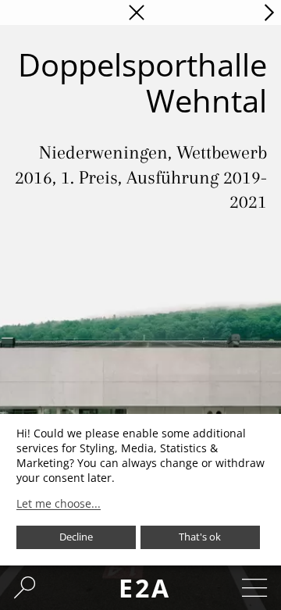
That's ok (200, 537)
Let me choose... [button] (58, 504)
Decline (76, 537)
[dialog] (140, 489)
